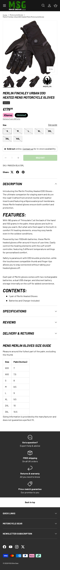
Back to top (30, 502)
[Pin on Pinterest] (23, 172)
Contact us (28, 148)
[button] (55, 5)
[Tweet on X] (12, 172)
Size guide (52, 125)
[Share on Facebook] (17, 172)
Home (5, 15)
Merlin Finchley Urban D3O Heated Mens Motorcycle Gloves (23, 17)
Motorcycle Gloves (16, 15)
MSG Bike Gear (13, 563)
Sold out (40, 158)
